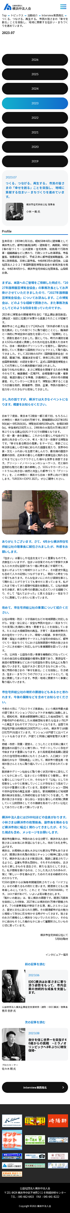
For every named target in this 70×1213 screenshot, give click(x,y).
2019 (35, 161)
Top (4, 15)
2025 (35, 74)
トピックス (17, 15)
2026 (35, 59)
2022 (35, 117)
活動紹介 (32, 15)
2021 (35, 132)
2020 (35, 146)
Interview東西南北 (52, 15)
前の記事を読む (35, 964)
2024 (35, 88)
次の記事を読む (35, 1022)
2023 (35, 103)
